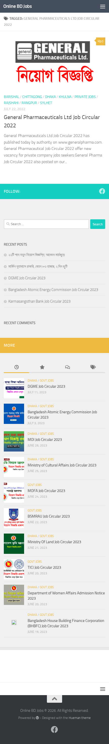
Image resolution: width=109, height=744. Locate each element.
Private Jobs (85, 97)
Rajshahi (11, 103)
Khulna (65, 97)
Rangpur (29, 103)
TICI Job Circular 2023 (44, 567)
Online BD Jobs (17, 6)
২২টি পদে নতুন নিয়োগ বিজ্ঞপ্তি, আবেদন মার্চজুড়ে (36, 254)
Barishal (11, 97)
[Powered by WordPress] (37, 717)
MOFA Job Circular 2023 (46, 490)
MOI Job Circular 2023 (45, 439)
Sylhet (46, 103)
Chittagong (32, 97)
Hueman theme (80, 718)
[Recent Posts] (16, 367)
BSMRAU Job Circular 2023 (49, 516)
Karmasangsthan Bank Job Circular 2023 (39, 301)
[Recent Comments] (67, 367)
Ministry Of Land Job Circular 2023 (54, 542)
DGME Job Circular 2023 (26, 278)
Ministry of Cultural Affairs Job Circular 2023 (62, 465)
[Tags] (92, 367)
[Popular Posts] (42, 367)
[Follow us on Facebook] (102, 191)
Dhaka (50, 97)
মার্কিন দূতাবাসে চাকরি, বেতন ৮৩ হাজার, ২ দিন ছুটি (37, 266)
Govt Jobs (47, 380)
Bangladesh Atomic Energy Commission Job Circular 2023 (53, 289)
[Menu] (102, 6)
